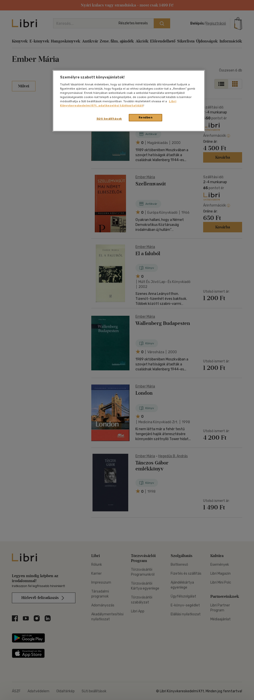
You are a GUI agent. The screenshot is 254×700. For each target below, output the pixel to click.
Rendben (146, 117)
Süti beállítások (109, 118)
